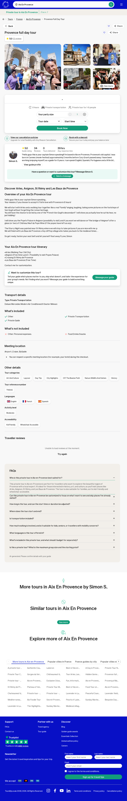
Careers (64, 745)
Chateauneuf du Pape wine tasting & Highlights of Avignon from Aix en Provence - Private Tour (15, 693)
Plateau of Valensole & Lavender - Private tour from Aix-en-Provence (35, 687)
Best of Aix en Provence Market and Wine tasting (74, 687)
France (19, 19)
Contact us (9, 731)
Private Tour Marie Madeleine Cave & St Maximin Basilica (54, 687)
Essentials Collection (69, 736)
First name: (69, 753)
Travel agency (43, 727)
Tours (10, 19)
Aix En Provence (33, 19)
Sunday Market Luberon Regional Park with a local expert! (93, 699)
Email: (67, 762)
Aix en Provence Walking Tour (113, 687)
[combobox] (75, 121)
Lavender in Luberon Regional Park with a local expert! (74, 693)
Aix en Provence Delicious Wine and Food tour (93, 680)
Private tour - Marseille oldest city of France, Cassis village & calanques (54, 693)
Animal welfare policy (69, 741)
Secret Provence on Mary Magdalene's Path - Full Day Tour (54, 699)
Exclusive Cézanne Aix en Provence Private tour (54, 680)
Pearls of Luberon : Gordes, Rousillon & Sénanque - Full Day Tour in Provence (74, 699)
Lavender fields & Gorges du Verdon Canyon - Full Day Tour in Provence (113, 693)
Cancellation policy (114, 791)
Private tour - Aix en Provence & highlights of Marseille (15, 680)
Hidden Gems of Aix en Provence (93, 674)
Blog (63, 727)
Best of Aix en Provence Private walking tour (74, 668)
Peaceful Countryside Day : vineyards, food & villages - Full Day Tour (93, 693)
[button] (33, 67)
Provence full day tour (113, 674)
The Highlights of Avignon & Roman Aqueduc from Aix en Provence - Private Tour (35, 706)
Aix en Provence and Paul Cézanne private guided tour (35, 680)
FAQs (7, 727)
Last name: (98, 753)
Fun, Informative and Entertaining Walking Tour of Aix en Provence (74, 680)
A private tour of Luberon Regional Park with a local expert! (15, 668)
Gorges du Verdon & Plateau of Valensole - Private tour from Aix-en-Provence (35, 674)
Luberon (50, 668)
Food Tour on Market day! (93, 687)
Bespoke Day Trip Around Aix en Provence (113, 699)
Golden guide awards (69, 731)
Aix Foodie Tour (34, 699)
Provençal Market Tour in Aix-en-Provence (113, 680)
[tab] (28, 661)
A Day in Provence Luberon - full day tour (93, 668)
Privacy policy (99, 791)
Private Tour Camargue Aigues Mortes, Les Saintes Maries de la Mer (15, 674)
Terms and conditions (82, 791)
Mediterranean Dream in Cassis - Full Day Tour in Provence (15, 699)
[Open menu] (121, 4)
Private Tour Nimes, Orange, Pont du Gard (113, 668)
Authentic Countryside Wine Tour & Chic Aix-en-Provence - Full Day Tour (35, 668)
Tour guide (42, 731)
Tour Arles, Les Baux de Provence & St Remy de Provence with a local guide (74, 674)
